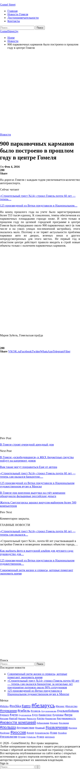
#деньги (4, 714)
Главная (12, 11)
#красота (31, 718)
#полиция (64, 723)
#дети (14, 714)
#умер (40, 736)
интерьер (50, 737)
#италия (4, 718)
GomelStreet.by (9, 31)
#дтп (35, 714)
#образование (43, 723)
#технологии (8, 736)
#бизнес (60, 706)
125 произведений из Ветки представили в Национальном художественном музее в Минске (38, 692)
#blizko (4, 706)
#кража (22, 718)
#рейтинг (5, 732)
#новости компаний (18, 722)
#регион (72, 727)
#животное (45, 714)
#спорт (30, 732)
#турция (22, 737)
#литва (40, 718)
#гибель (23, 711)
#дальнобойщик (68, 711)
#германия (8, 710)
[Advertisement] (40, 93)
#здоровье (58, 714)
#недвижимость (66, 718)
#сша (53, 732)
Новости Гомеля (17, 14)
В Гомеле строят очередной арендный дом (27, 444)
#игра (68, 714)
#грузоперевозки (48, 711)
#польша (8, 727)
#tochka (15, 706)
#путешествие (25, 727)
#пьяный (40, 727)
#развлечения (57, 727)
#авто (26, 706)
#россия (18, 732)
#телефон (62, 733)
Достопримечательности (23, 17)
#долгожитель (25, 715)
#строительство (42, 733)
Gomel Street (7, 4)
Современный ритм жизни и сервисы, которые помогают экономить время (37, 675)
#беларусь (43, 705)
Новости (5, 134)
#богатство (71, 706)
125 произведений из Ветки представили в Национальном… (38, 205)
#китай (13, 718)
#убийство (31, 737)
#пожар (54, 723)
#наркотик (50, 718)
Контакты (13, 21)
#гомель (36, 710)
